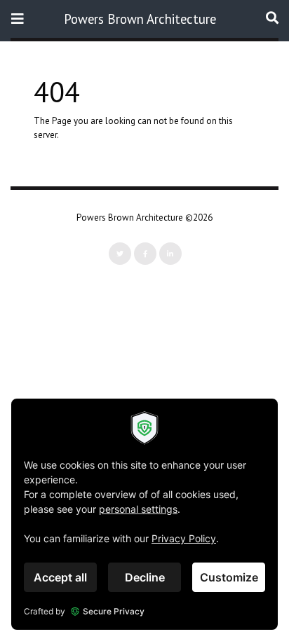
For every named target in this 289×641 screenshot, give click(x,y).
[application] (144, 514)
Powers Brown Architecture (140, 19)
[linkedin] (170, 253)
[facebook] (145, 253)
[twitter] (120, 253)
